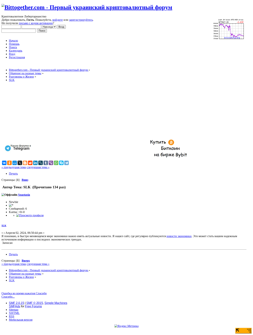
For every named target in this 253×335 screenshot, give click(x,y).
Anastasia (24, 194)
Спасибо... (8, 296)
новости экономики (179, 236)
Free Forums (33, 306)
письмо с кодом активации (36, 23)
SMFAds (14, 306)
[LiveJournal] (40, 163)
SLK (3, 225)
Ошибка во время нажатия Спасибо (24, 293)
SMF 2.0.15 (16, 303)
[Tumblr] (46, 163)
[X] (20, 163)
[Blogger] (25, 163)
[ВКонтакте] (4, 163)
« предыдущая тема (13, 167)
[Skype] (61, 163)
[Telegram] (66, 163)
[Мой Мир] (14, 163)
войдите (57, 19)
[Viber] (51, 163)
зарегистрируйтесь (81, 19)
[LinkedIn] (35, 163)
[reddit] (30, 163)
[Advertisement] (112, 111)
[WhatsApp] (56, 163)
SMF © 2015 (34, 303)
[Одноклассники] (9, 163)
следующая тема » (38, 167)
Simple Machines (55, 303)
